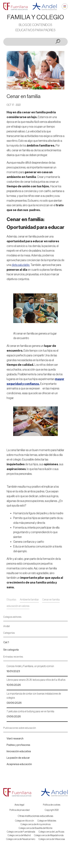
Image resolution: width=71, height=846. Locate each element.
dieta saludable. (21, 264)
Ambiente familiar (29, 599)
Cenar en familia (51, 599)
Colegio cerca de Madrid (19, 835)
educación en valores (18, 606)
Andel (6, 626)
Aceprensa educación (19, 764)
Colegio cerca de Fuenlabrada (21, 832)
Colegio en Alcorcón (24, 821)
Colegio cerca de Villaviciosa (51, 839)
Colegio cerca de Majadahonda (49, 835)
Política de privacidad (19, 810)
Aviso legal (19, 805)
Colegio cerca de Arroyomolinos (35, 824)
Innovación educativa (19, 751)
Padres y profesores (18, 745)
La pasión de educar (18, 758)
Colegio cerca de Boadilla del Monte (35, 828)
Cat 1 (6, 642)
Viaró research (15, 738)
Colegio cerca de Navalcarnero (20, 839)
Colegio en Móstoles (46, 821)
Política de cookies (51, 805)
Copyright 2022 (52, 810)
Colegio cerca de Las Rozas (51, 832)
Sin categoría (11, 649)
